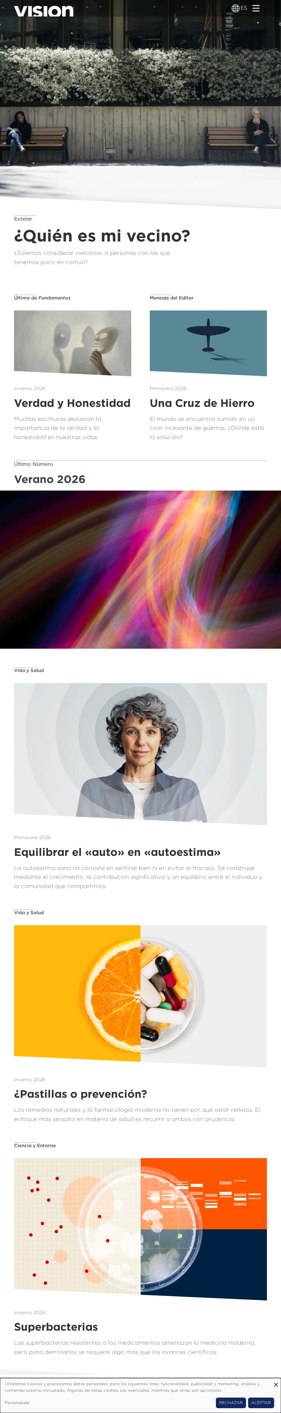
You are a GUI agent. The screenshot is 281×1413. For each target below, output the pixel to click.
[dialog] (140, 1395)
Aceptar (261, 1402)
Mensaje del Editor (172, 298)
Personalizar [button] (17, 1402)
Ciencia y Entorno (35, 1145)
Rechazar (231, 1402)
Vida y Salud (29, 670)
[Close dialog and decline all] (276, 1382)
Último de (42, 298)
